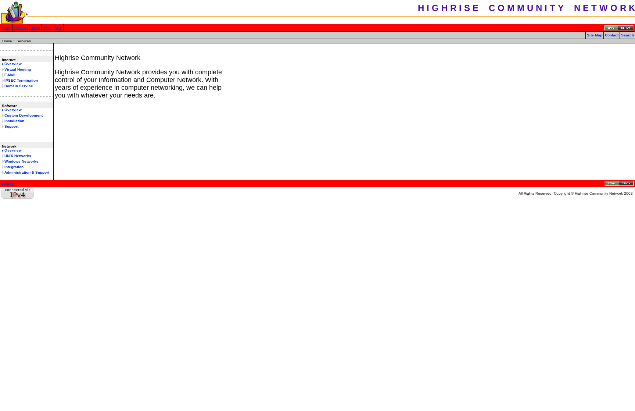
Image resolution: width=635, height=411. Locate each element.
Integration (14, 167)
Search (627, 35)
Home (6, 28)
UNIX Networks (17, 156)
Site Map (594, 35)
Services (21, 28)
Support (11, 126)
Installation (14, 121)
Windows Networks (21, 161)
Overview (13, 64)
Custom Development (23, 115)
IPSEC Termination (21, 80)
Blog (58, 28)
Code (47, 28)
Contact (611, 35)
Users (35, 28)
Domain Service (18, 86)
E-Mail (9, 75)
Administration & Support (26, 172)
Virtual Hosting (17, 69)
